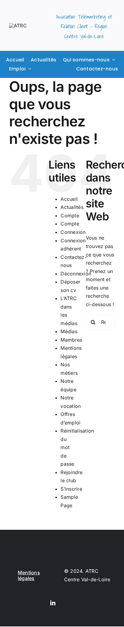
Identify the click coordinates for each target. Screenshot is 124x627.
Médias (68, 331)
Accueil (69, 199)
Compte (69, 216)
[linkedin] (52, 602)
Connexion (72, 232)
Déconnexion (75, 274)
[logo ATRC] (18, 26)
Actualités (71, 207)
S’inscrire (71, 489)
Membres (71, 340)
